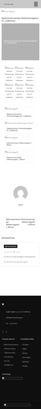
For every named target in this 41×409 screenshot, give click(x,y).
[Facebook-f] (3, 332)
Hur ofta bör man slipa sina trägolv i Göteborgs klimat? (19, 257)
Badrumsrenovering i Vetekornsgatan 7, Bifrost (16, 158)
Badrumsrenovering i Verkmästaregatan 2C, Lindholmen (19, 115)
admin (18, 252)
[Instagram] (6, 332)
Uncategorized (10, 246)
